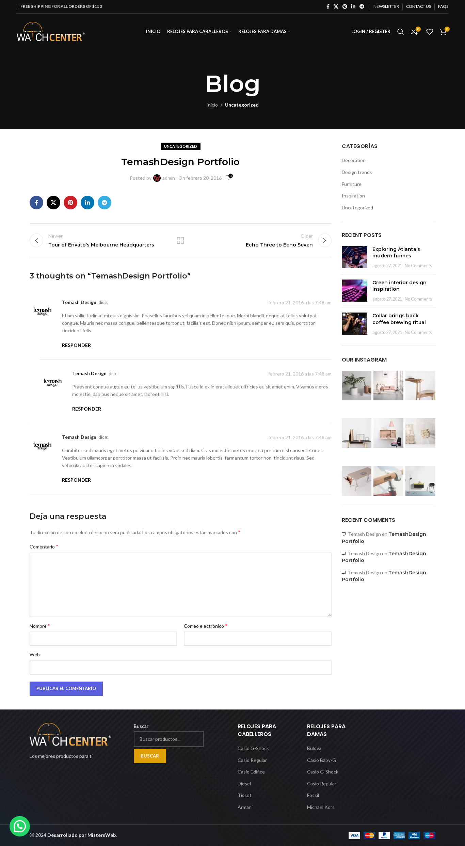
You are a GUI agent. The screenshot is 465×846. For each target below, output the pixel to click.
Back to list (180, 240)
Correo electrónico (205, 625)
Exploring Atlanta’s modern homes (396, 252)
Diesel (244, 783)
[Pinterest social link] (344, 6)
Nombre (40, 625)
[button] (20, 826)
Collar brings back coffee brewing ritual (399, 319)
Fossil (313, 795)
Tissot (245, 795)
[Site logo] (51, 31)
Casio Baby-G (321, 760)
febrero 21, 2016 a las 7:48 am (300, 302)
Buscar (141, 726)
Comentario (44, 546)
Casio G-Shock (253, 748)
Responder (76, 345)
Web (35, 654)
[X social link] (336, 6)
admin (168, 178)
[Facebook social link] (328, 6)
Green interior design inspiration (399, 286)
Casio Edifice (251, 772)
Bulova (314, 748)
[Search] (400, 31)
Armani (245, 807)
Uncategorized (242, 105)
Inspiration (353, 195)
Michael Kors (321, 807)
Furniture (352, 184)
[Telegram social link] (361, 6)
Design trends (357, 172)
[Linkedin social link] (353, 6)
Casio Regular (252, 760)
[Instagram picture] (357, 386)
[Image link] (70, 734)
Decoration (354, 160)
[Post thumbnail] (354, 257)
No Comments (418, 265)
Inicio (212, 105)
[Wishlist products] (429, 31)
